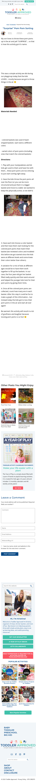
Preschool (10, 732)
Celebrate (27, 375)
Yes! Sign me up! (29, 1)
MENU (19, 18)
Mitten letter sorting (25, 405)
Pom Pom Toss (6, 405)
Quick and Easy (23, 377)
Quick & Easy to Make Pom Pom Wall (8, 426)
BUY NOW (18, 488)
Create (10, 377)
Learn (14, 377)
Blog (23, 375)
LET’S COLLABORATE (18, 646)
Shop (7, 765)
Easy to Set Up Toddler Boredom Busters (9, 682)
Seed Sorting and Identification (24, 427)
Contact (9, 770)
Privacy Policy (22, 779)
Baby (7, 727)
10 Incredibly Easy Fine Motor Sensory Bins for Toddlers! (9, 705)
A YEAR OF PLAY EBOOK (18, 642)
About (8, 768)
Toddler (9, 730)
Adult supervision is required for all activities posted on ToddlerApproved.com (18, 655)
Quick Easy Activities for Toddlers (26, 704)
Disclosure (10, 773)
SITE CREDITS (31, 779)
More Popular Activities (18, 713)
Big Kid (8, 735)
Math (17, 377)
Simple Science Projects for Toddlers (26, 682)
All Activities (19, 375)
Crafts (32, 375)
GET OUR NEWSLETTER (18, 637)
